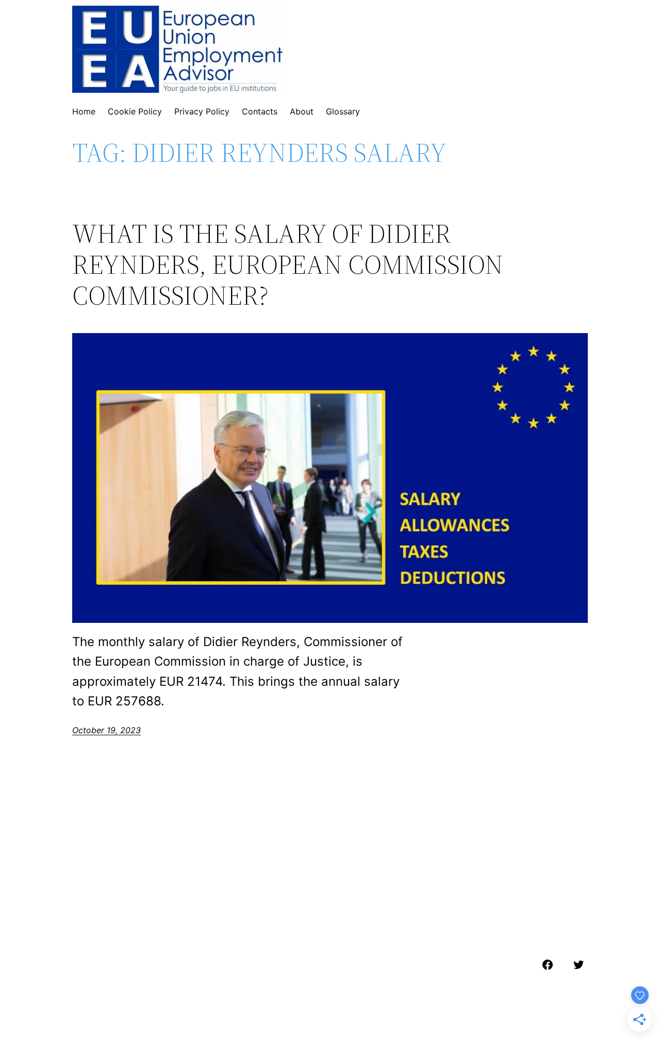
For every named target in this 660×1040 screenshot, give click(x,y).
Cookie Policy (135, 111)
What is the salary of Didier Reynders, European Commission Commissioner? (287, 264)
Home (83, 111)
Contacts (259, 111)
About (302, 111)
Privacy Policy (201, 111)
